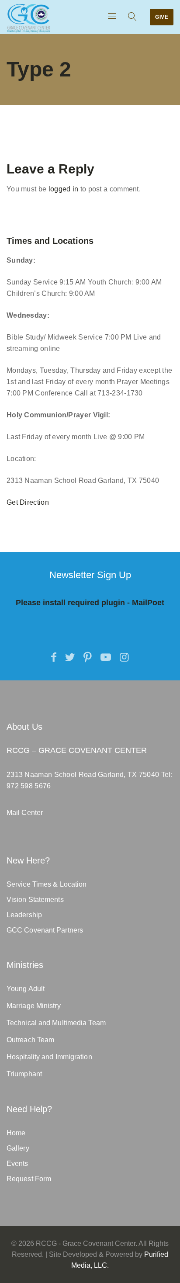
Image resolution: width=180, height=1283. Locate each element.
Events (17, 1163)
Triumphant (24, 1074)
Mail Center (25, 812)
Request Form (29, 1178)
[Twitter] (70, 657)
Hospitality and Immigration (49, 1057)
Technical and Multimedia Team (56, 1022)
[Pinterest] (87, 657)
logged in (63, 189)
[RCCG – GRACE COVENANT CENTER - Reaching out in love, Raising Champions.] (29, 18)
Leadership (24, 915)
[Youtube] (105, 657)
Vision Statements (35, 899)
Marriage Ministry (34, 1005)
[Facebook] (53, 657)
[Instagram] (124, 657)
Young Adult (26, 988)
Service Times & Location (47, 884)
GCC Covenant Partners (45, 930)
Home (16, 1133)
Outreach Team (30, 1040)
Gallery (18, 1148)
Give (161, 17)
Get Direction (28, 502)
